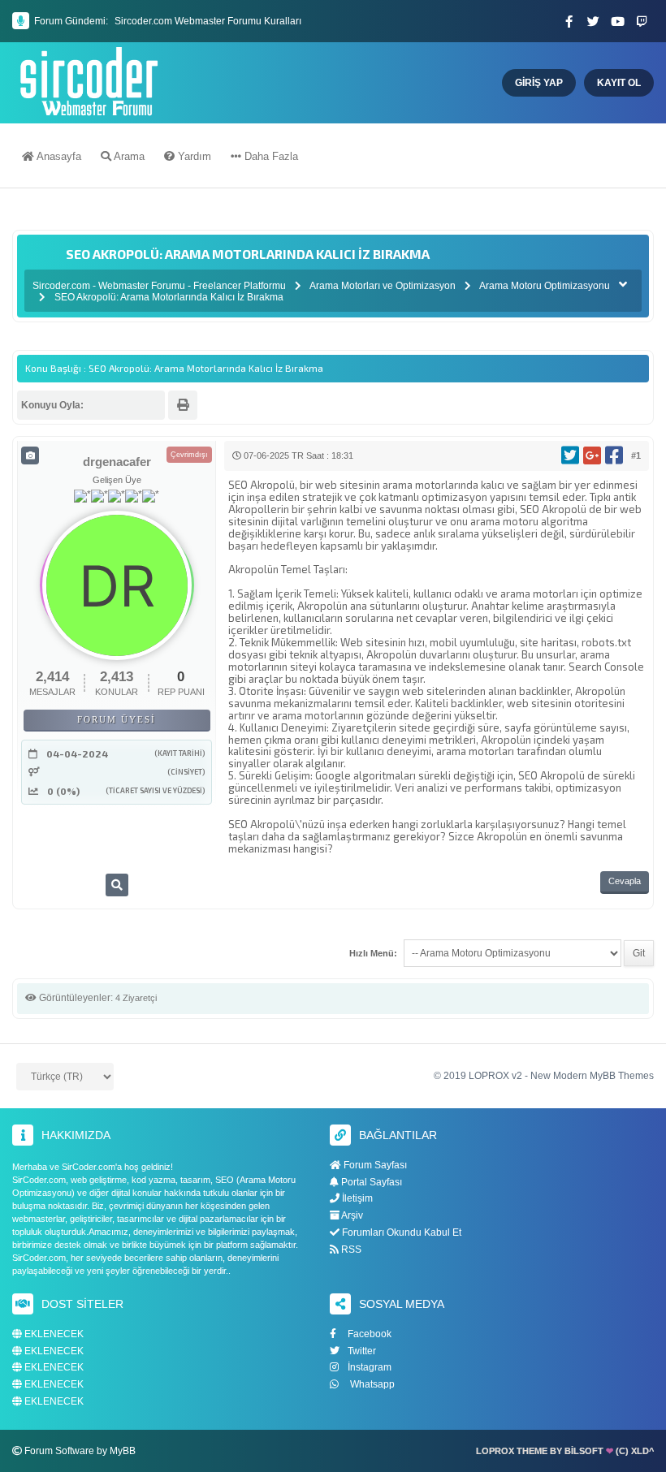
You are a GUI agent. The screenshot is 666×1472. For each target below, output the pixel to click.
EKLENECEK (53, 1334)
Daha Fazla (269, 156)
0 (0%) (63, 790)
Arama (128, 156)
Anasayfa (57, 156)
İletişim (356, 1198)
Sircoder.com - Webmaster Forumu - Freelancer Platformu (160, 285)
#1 (636, 455)
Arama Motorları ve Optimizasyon (382, 285)
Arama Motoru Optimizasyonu (544, 285)
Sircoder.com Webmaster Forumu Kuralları (208, 21)
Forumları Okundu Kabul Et (400, 1232)
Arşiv (351, 1215)
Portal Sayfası (370, 1182)
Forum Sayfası (374, 1165)
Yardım (193, 156)
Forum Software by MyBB (80, 1451)
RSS (350, 1249)
